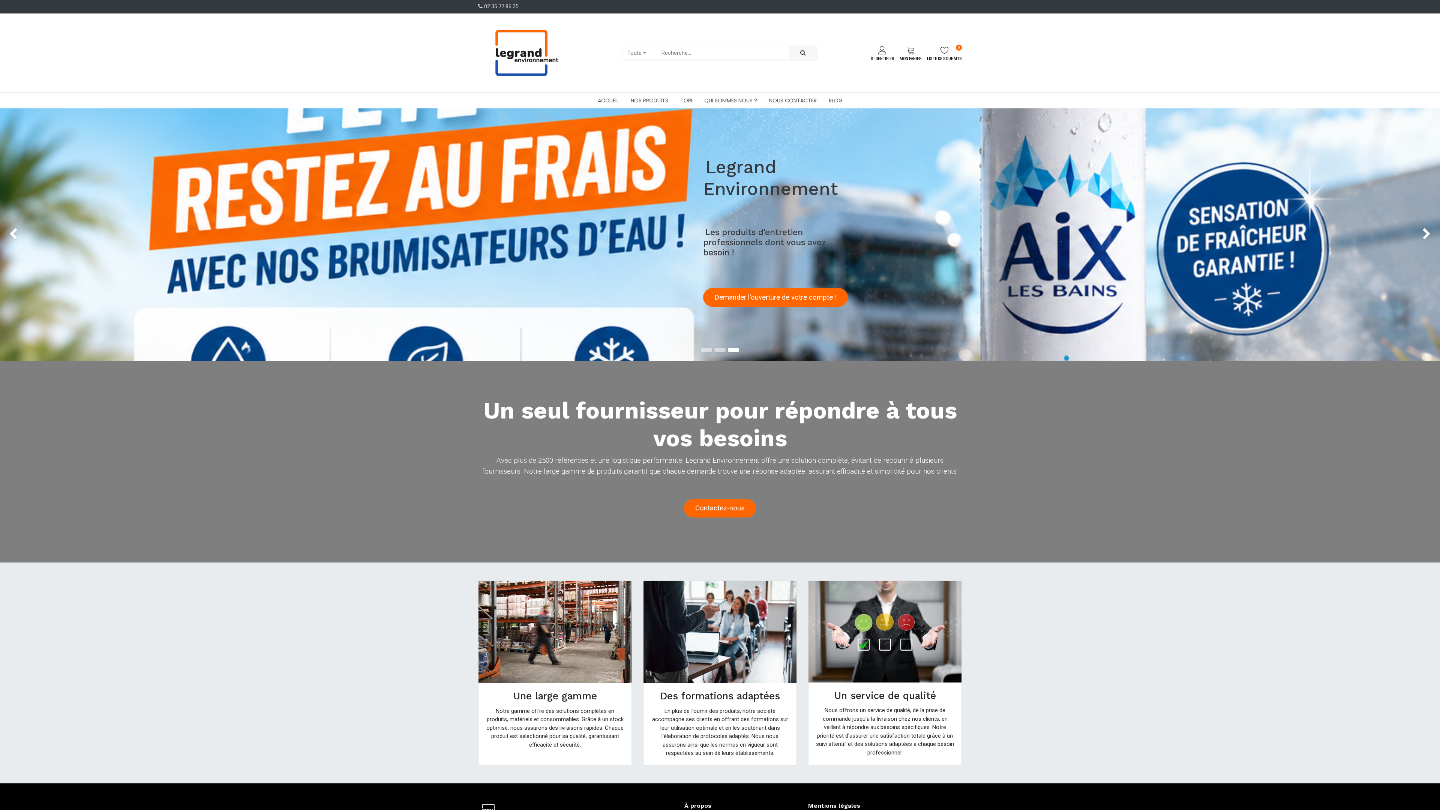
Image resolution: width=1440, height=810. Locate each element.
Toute (634, 53)
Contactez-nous (720, 508)
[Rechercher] (803, 53)
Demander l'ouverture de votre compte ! (775, 297)
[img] (57, 234)
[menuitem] (608, 100)
